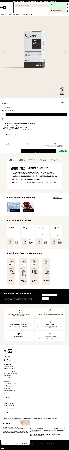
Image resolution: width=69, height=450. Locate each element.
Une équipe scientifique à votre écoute (18, 324)
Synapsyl (34, 268)
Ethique (5, 393)
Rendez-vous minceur (9, 403)
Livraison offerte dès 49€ (50, 336)
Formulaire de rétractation (10, 408)
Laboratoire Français (18, 312)
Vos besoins (23, 10)
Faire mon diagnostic (57, 10)
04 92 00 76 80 (50, 443)
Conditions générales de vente (11, 371)
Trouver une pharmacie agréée (58, 4)
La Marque (46, 10)
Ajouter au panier (39, 114)
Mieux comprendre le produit (8, 134)
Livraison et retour (8, 406)
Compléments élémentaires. (9, 8)
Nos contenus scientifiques (37, 10)
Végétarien (11, 264)
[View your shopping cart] (67, 4)
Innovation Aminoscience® (50, 312)
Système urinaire (26, 14)
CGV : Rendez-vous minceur (10, 373)
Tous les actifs (57, 197)
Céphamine (12, 268)
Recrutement (7, 391)
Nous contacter (8, 356)
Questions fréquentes (9, 405)
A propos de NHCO (8, 366)
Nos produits (18, 10)
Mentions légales (8, 376)
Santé (13, 14)
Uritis (22, 268)
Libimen (46, 268)
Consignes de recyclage (9, 390)
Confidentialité (7, 375)
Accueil (2, 14)
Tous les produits (8, 14)
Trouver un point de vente (10, 383)
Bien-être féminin (19, 14)
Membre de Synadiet (18, 336)
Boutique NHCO (7, 385)
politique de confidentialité (26, 299)
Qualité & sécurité (50, 324)
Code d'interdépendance (9, 368)
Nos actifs (29, 10)
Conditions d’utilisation (9, 370)
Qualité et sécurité (8, 388)
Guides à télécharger (8, 386)
